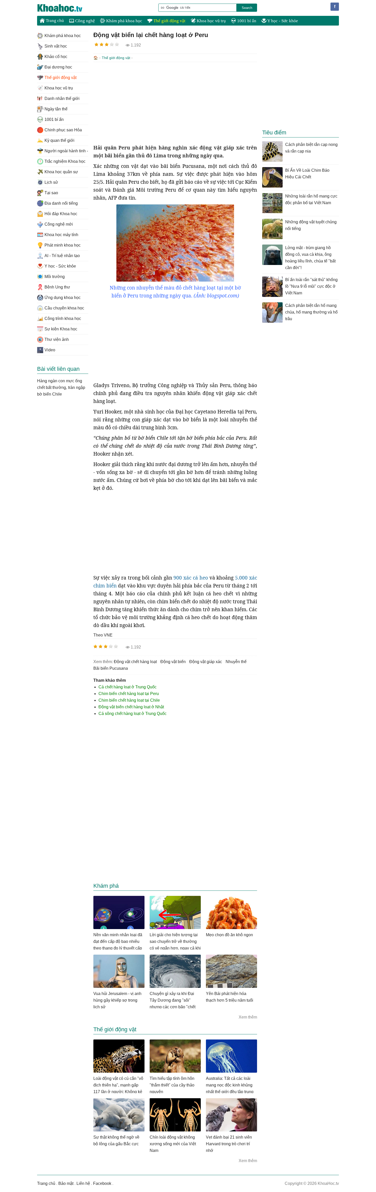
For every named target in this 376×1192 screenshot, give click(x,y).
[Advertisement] (175, 103)
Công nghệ (84, 20)
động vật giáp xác (205, 661)
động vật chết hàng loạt (135, 661)
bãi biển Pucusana (110, 668)
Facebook (102, 1183)
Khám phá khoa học (123, 20)
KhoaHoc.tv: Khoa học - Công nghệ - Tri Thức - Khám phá (65, 8)
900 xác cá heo (190, 577)
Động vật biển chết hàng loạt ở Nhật (131, 707)
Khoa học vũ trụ (211, 20)
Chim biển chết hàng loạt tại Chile (129, 700)
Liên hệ (83, 1183)
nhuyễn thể (236, 661)
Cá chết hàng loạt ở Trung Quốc (127, 687)
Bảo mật (65, 1183)
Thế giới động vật (168, 20)
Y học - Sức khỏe (282, 20)
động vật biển (173, 661)
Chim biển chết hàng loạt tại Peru (128, 693)
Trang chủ (54, 20)
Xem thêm (248, 1017)
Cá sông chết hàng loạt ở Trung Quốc (132, 713)
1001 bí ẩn (246, 20)
